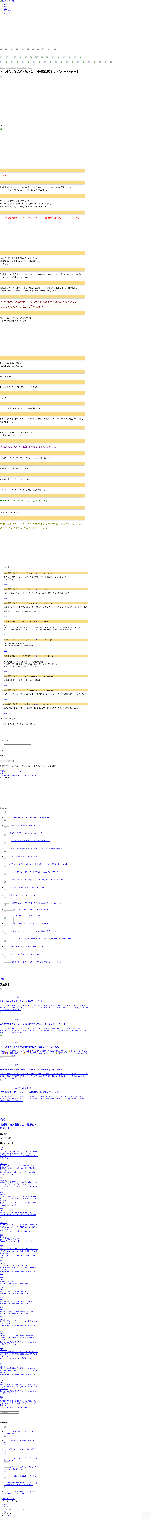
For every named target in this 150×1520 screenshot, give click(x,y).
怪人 (21, 771)
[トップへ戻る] (1, 1519)
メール (2, 750)
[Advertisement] (75, 30)
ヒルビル (3, 773)
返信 (5, 584)
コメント (4, 740)
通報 (37, 573)
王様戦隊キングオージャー (10, 771)
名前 (1, 745)
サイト (2, 755)
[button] (24, 1509)
